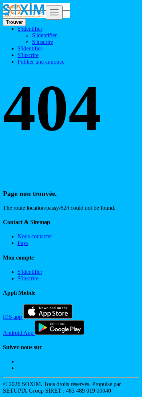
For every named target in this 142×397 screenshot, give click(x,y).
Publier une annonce (40, 61)
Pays (22, 243)
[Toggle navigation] (54, 12)
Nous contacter (34, 236)
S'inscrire (42, 42)
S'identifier (44, 35)
